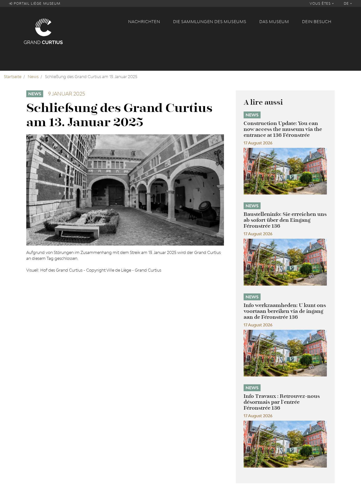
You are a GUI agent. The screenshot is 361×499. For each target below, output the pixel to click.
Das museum (274, 21)
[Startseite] (73, 31)
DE (347, 3)
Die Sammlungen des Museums (209, 21)
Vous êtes (321, 3)
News (33, 76)
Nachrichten (144, 21)
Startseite (12, 76)
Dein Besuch (317, 21)
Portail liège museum (37, 3)
